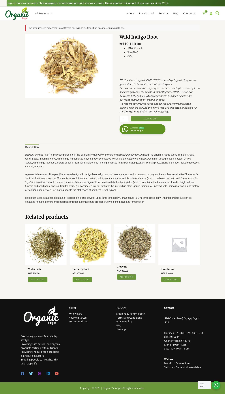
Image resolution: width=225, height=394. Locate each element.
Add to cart (151, 118)
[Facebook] (22, 373)
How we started (78, 317)
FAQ (118, 325)
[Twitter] (31, 373)
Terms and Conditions (129, 317)
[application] (50, 13)
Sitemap (121, 329)
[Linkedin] (48, 373)
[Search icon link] (218, 14)
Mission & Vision (78, 321)
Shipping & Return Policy (130, 313)
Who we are (75, 313)
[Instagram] (39, 373)
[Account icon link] (211, 13)
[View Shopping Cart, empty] (204, 13)
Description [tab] (32, 147)
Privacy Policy (124, 321)
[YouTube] (57, 373)
